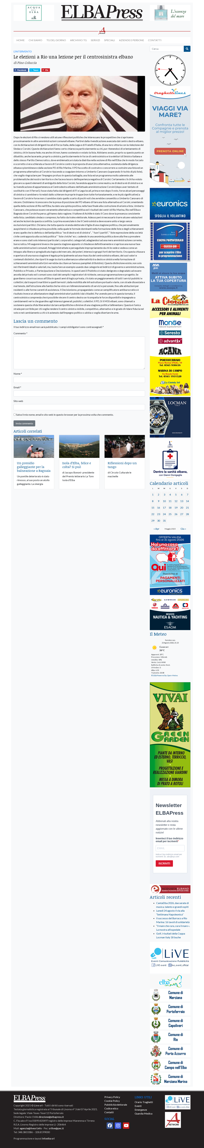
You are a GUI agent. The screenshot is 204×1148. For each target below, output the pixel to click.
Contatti (154, 40)
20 (181, 507)
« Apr (156, 528)
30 (158, 520)
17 (164, 507)
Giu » (183, 528)
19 (176, 507)
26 (176, 514)
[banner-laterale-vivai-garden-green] (170, 735)
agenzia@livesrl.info (31, 1128)
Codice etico (111, 1108)
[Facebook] (110, 1125)
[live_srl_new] (170, 957)
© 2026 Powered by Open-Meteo (164, 675)
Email (17, 387)
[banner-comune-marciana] (170, 995)
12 (176, 501)
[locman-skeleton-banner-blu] (170, 417)
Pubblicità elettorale (115, 1104)
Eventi (138, 1105)
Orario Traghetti (144, 1102)
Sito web (18, 400)
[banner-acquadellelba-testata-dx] (170, 13)
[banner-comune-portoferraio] (170, 1009)
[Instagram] (118, 1125)
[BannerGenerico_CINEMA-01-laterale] (170, 241)
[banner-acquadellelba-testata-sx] (34, 13)
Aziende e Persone (131, 40)
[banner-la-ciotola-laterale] (170, 344)
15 (152, 507)
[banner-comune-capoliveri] (170, 1023)
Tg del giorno (56, 40)
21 (187, 507)
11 (170, 501)
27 (181, 514)
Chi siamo (35, 40)
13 (181, 501)
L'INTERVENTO (23, 51)
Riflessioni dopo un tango (122, 465)
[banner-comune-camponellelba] (170, 1065)
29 (152, 520)
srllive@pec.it (56, 1128)
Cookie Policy (112, 1100)
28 (187, 514)
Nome (18, 373)
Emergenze (141, 1109)
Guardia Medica (143, 1113)
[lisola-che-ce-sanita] (170, 459)
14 (187, 501)
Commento (20, 333)
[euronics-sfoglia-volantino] (170, 204)
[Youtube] (126, 1125)
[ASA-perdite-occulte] (168, 277)
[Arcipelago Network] (173, 1119)
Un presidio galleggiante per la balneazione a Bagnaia (34, 467)
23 (158, 514)
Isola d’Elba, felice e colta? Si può (76, 465)
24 (164, 514)
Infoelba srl (48, 1138)
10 (164, 501)
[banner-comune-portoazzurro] (170, 1051)
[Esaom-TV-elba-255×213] (170, 613)
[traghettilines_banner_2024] (170, 136)
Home (20, 40)
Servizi (95, 40)
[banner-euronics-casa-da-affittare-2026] (170, 565)
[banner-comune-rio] (170, 1037)
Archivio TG (78, 40)
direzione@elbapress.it (51, 1116)
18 (170, 507)
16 (158, 507)
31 (164, 520)
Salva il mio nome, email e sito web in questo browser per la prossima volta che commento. (64, 414)
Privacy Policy (112, 1096)
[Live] (177, 1101)
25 (170, 514)
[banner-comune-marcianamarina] (170, 1079)
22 (152, 514)
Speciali (109, 40)
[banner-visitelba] (170, 981)
